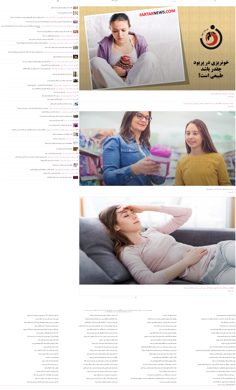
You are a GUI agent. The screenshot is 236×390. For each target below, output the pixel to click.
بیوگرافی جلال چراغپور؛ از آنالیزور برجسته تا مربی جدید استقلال (162, 318)
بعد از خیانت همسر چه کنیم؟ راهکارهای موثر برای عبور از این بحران (102, 332)
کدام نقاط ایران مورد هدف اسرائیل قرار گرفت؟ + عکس (222, 346)
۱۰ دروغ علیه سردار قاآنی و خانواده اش (226, 374)
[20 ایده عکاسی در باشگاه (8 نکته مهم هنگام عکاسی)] (66, 170)
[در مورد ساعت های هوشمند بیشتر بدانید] (69, 96)
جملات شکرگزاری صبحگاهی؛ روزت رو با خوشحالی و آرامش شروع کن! (101, 318)
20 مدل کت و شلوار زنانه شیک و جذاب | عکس (61, 7)
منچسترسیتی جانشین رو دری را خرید (168, 381)
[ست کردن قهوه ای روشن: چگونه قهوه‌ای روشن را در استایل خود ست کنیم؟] (61, 17)
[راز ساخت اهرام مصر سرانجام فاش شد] (69, 112)
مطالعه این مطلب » (230, 96)
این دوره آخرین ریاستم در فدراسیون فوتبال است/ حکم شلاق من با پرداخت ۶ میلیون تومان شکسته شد (153, 378)
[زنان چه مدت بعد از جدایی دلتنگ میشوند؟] (69, 160)
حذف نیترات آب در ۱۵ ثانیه (59, 138)
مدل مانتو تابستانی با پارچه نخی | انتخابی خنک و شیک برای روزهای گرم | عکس (26, 52)
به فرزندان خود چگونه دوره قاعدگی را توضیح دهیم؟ (220, 189)
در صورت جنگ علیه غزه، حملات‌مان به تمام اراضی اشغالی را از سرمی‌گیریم (218, 318)
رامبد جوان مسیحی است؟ (59, 92)
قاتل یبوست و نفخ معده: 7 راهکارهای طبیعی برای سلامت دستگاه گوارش (100, 322)
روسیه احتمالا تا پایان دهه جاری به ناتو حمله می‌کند (224, 378)
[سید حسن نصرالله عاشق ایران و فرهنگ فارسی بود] (67, 89)
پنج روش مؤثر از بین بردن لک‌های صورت (50, 65)
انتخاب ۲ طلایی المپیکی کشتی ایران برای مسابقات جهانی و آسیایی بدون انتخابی (158, 367)
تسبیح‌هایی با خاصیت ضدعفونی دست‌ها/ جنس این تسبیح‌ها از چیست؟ (32, 42)
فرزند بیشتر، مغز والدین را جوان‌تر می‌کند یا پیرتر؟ (106, 381)
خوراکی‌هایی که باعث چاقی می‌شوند (50, 360)
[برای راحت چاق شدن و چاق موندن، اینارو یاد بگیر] (75, 104)
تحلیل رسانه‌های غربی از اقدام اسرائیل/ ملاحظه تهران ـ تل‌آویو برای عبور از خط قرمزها (215, 350)
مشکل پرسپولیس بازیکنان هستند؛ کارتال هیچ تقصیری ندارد (163, 360)
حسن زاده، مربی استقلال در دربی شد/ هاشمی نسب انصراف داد (161, 374)
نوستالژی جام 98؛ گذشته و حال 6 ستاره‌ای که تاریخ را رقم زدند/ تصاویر (160, 336)
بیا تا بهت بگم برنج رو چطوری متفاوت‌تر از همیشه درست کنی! (36, 61)
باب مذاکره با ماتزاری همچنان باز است (167, 371)
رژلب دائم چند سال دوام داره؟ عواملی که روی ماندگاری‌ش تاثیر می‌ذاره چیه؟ (54, 31)
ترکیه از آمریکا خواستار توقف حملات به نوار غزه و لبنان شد (222, 357)
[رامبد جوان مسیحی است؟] (72, 92)
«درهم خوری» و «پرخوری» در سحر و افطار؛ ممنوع (105, 374)
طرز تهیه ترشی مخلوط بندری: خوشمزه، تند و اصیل (46, 378)
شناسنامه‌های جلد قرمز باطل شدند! (64, 148)
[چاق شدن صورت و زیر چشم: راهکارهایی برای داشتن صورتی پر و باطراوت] (62, 130)
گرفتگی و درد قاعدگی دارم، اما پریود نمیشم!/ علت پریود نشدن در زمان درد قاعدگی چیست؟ (209, 288)
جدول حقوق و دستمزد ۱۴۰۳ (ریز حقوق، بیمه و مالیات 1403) (37, 68)
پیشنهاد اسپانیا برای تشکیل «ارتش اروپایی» (225, 339)
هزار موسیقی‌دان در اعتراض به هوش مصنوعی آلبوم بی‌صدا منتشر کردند (56, 116)
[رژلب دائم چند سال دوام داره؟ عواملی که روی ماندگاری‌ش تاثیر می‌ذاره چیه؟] (75, 31)
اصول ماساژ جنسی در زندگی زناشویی (51, 173)
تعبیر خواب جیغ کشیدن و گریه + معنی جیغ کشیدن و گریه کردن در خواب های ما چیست (98, 325)
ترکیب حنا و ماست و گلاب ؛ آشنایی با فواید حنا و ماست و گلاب (103, 350)
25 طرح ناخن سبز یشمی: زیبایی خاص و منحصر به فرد (41, 39)
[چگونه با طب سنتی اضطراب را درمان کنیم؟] (75, 165)
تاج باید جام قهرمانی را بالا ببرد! (169, 315)
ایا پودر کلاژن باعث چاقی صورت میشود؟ (108, 339)
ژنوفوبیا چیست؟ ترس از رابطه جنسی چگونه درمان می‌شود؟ (58, 143)
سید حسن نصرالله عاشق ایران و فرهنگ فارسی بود (43, 88)
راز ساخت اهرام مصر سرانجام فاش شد (50, 111)
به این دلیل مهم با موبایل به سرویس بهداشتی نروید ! (60, 125)
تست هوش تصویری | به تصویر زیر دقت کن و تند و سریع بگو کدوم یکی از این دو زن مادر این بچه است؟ (49, 21)
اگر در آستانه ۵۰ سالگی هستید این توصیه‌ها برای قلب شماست (103, 315)
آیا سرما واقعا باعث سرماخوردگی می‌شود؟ (62, 134)
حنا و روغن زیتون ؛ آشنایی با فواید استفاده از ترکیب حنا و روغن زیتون (102, 353)
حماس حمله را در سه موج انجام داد (227, 325)
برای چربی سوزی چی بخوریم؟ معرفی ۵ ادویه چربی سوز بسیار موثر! (42, 381)
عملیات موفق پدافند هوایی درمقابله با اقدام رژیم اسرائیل (222, 353)
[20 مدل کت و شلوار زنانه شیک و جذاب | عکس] (75, 7)
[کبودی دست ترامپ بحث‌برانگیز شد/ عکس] (75, 57)
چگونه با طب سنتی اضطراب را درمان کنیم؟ (62, 165)
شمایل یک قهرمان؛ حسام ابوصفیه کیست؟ (225, 315)
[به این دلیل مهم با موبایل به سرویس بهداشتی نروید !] (75, 125)
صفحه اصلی (173, 1)
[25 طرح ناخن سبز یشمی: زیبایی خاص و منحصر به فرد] (66, 39)
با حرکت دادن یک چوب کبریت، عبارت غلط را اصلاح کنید (59, 177)
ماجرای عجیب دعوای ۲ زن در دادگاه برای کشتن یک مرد (59, 80)
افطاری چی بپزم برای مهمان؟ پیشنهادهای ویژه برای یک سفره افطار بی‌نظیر (41, 322)
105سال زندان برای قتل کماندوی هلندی (226, 336)
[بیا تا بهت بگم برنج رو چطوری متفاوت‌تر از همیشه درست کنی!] (64, 62)
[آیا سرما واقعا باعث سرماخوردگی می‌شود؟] (75, 134)
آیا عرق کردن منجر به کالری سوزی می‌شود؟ (48, 353)
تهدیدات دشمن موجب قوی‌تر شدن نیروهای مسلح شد (223, 332)
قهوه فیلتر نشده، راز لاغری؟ (52, 357)
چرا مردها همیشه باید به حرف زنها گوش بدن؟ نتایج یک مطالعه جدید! (102, 329)
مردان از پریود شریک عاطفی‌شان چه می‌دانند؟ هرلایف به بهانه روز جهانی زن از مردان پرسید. (208, 103)
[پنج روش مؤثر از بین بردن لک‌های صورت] (69, 65)
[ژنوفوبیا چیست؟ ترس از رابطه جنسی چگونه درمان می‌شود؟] (75, 143)
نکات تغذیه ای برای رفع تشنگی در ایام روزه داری (47, 332)
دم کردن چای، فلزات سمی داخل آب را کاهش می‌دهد (46, 350)
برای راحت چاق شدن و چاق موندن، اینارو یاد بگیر (61, 103)
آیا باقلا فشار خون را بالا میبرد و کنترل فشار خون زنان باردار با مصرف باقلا (100, 360)
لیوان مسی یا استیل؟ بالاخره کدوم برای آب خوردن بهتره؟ (104, 343)
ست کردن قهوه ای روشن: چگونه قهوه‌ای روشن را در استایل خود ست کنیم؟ (27, 17)
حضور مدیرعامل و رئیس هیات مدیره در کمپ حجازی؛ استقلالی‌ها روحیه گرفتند (158, 346)
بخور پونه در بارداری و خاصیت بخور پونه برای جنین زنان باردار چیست (101, 371)
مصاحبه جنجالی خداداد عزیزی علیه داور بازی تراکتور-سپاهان (162, 353)
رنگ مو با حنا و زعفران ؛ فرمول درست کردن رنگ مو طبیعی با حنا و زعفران (100, 336)
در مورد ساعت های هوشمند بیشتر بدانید (51, 95)
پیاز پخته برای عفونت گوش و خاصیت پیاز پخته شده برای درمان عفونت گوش (100, 367)
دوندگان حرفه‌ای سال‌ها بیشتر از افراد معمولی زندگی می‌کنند (58, 47)
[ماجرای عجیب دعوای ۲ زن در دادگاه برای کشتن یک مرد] (75, 81)
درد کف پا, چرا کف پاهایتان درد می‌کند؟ (51, 35)
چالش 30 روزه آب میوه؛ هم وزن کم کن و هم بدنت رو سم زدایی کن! (42, 336)
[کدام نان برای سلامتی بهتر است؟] (75, 13)
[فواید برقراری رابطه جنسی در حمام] (70, 153)
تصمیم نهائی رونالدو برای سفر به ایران (167, 329)
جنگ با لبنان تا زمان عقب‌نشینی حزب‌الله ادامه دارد (224, 381)
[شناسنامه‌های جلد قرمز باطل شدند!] (75, 149)
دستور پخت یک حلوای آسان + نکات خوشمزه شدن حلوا (46, 374)
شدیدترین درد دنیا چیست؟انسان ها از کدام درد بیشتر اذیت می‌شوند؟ (32, 108)
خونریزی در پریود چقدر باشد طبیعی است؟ (222, 93)
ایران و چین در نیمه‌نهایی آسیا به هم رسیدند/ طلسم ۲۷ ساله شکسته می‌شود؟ (159, 350)
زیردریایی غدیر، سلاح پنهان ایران (228, 322)
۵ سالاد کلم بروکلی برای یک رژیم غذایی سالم (48, 339)
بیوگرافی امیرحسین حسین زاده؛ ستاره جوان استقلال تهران (163, 332)
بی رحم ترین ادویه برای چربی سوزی (50, 364)
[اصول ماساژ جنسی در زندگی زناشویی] (69, 173)
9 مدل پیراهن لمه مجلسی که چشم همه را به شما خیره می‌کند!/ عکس (31, 157)
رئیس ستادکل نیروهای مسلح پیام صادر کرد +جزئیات (223, 360)
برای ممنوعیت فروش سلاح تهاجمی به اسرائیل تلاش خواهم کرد (221, 367)
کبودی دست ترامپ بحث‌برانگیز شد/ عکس (62, 56)
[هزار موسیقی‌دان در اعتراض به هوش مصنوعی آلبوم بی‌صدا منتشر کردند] (75, 116)
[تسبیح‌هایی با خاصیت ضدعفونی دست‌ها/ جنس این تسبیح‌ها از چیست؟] (63, 43)
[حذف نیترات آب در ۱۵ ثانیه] (72, 139)
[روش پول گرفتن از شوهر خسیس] (70, 99)
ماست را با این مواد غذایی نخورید (50, 346)
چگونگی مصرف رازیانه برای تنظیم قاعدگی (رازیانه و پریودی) (103, 357)
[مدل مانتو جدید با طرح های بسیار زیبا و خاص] (75, 74)
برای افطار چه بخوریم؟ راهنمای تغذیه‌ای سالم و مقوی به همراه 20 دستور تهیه (40, 329)
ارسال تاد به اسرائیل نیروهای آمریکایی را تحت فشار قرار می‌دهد (220, 371)
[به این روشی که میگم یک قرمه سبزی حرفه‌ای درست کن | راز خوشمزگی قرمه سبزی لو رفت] (59, 26)
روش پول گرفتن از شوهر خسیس (54, 99)
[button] (58, 1)
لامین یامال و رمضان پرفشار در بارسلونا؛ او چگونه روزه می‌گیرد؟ (161, 322)
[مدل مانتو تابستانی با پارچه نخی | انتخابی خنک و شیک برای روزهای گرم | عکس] (61, 52)
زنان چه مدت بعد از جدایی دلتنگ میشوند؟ (49, 160)
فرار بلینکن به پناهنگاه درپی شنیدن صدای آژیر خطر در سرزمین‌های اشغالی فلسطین (216, 364)
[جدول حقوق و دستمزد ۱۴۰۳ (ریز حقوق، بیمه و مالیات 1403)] (65, 69)
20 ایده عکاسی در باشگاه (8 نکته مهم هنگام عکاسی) (42, 169)
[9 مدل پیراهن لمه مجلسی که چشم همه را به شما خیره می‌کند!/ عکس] (63, 157)
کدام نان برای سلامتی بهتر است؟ (64, 12)
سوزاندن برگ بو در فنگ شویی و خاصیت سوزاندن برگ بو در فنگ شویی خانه (100, 364)
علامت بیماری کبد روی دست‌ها (56, 120)
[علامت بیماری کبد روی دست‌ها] (71, 120)
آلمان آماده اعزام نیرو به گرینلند (228, 343)
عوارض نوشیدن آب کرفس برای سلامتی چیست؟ (47, 371)
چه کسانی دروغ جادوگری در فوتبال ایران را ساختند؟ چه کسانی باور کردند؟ (159, 364)
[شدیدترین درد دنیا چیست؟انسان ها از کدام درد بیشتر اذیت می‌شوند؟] (63, 108)
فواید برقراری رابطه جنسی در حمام (53, 153)
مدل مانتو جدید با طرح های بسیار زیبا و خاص (62, 74)
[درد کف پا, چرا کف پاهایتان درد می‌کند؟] (69, 36)
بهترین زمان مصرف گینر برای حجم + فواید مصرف (164, 325)
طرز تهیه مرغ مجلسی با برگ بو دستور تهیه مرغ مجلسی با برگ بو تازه (42, 315)
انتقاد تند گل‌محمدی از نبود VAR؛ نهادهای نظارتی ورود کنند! (163, 343)
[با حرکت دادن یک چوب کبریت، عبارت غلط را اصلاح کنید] (75, 177)
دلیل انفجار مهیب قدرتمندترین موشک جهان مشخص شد (222, 329)
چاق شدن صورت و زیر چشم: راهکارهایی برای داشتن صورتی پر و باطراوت (28, 129)
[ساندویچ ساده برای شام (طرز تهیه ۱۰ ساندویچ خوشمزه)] (66, 85)
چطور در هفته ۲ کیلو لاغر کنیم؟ (51, 367)
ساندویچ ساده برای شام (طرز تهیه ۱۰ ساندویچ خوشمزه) (40, 85)
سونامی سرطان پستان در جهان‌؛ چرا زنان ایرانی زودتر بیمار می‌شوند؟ (101, 378)
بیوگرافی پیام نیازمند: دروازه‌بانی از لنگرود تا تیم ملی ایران (163, 339)
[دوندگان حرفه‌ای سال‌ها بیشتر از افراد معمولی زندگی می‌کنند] (75, 47)
